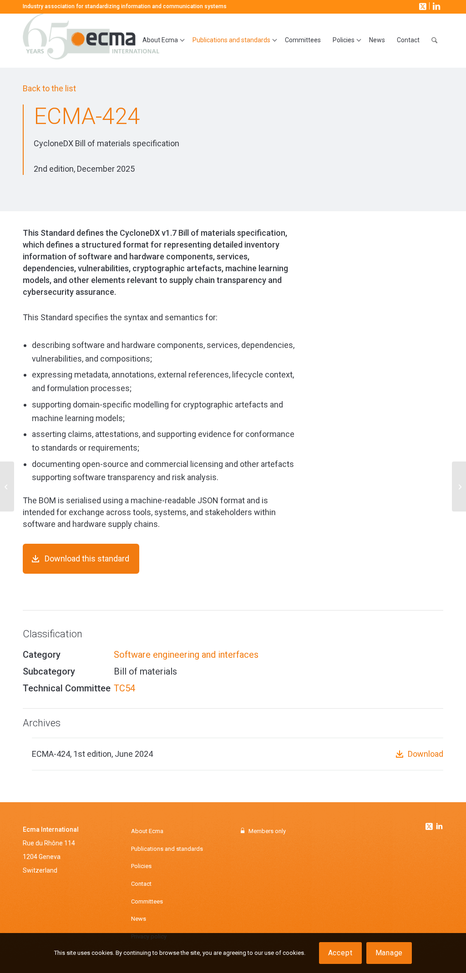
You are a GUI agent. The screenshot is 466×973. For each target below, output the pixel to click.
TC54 (124, 688)
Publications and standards (167, 848)
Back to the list (49, 88)
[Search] (434, 40)
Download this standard (87, 558)
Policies (141, 866)
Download (425, 754)
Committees (147, 901)
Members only (267, 831)
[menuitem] (162, 40)
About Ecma (147, 831)
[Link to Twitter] (430, 824)
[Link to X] (422, 6)
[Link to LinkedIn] (435, 6)
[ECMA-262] (7, 486)
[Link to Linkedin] (439, 827)
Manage (389, 952)
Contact (141, 883)
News (138, 918)
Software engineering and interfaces (186, 654)
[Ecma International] (91, 40)
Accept (340, 952)
